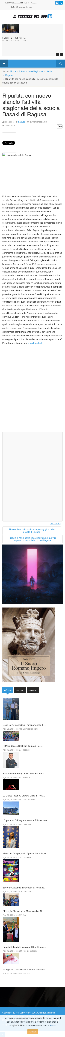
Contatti (26, 3)
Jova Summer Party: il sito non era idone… (25, 773)
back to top (55, 523)
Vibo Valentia (29, 799)
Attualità (26, 973)
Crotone (23, 40)
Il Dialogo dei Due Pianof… (14, 37)
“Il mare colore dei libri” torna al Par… (23, 745)
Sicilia (49, 71)
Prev (57, 54)
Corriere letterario (30, 729)
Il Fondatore (34, 3)
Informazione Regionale (31, 71)
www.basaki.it (35, 343)
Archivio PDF (18, 3)
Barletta (26, 777)
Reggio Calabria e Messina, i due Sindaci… (25, 946)
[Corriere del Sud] (32, 16)
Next (61, 54)
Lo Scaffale (14, 7)
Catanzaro (27, 824)
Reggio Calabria (30, 951)
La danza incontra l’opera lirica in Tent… (24, 795)
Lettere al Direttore (25, 7)
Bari (24, 915)
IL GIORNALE (9, 3)
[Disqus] (32, 389)
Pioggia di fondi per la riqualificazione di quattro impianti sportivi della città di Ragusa (32, 539)
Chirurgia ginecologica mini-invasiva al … (23, 911)
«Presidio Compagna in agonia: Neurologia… (25, 853)
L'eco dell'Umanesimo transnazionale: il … (24, 724)
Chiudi (33, 1031)
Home (13, 71)
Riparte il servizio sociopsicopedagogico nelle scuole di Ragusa (32, 530)
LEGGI (53, 1025)
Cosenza (27, 857)
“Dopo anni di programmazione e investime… (26, 820)
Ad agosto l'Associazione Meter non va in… (25, 969)
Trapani (26, 750)
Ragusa (9, 75)
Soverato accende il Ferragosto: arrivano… (24, 887)
